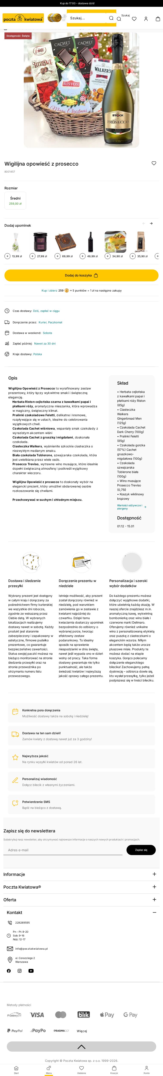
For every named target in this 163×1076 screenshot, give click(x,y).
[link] (15, 201)
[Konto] (146, 19)
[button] (111, 18)
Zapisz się (141, 849)
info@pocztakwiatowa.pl (31, 948)
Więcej (82, 1031)
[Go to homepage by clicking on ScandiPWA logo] (23, 18)
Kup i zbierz (49, 290)
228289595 (22, 922)
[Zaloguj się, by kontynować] (153, 163)
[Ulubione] (134, 19)
